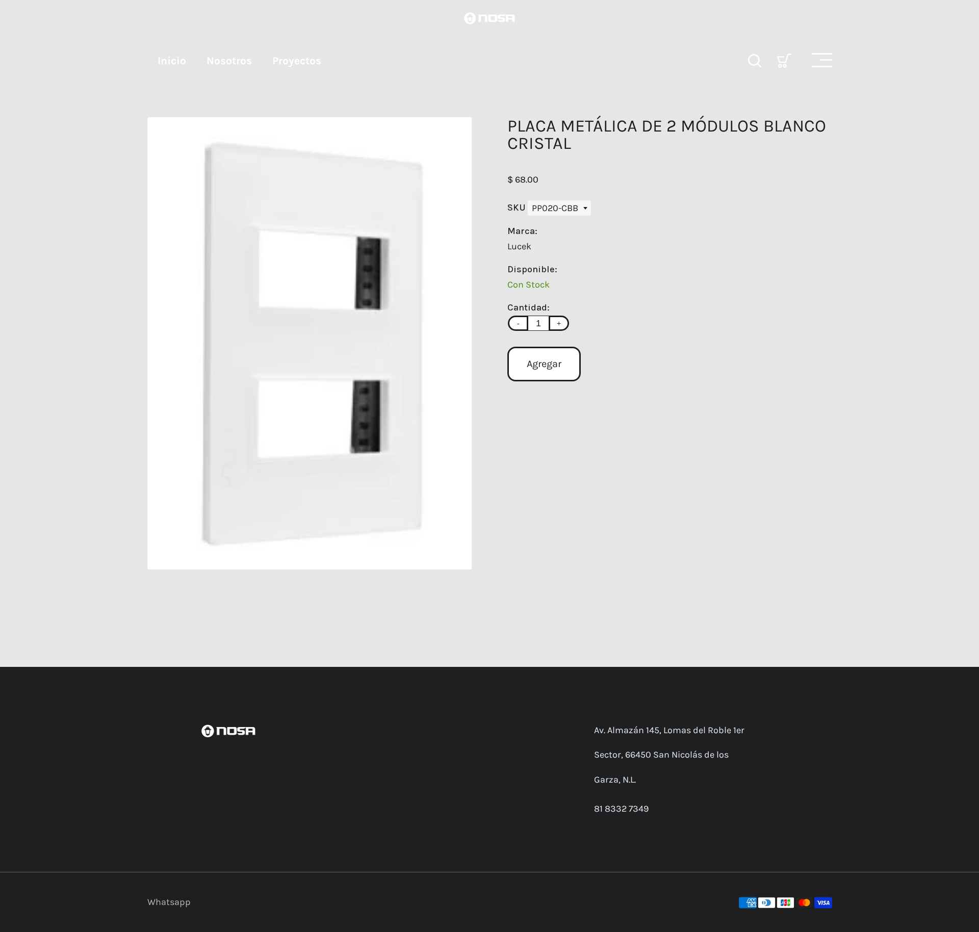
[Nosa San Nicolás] (489, 17)
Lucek (519, 246)
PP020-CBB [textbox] (555, 208)
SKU (517, 207)
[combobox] (559, 208)
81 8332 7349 (621, 808)
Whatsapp (169, 902)
